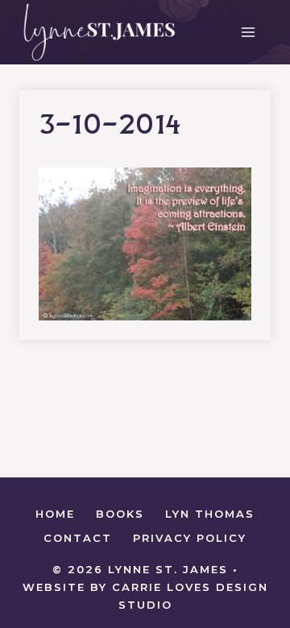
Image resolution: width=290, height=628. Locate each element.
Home (55, 513)
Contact (78, 537)
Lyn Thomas (210, 513)
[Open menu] (248, 31)
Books (120, 513)
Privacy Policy (189, 537)
